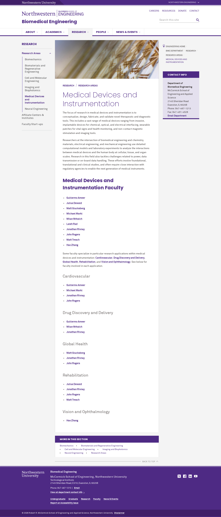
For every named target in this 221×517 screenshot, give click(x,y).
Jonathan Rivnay (75, 229)
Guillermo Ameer (75, 198)
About (30, 32)
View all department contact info (66, 492)
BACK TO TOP (148, 461)
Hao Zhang (72, 245)
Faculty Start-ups (32, 124)
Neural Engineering (36, 109)
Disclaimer (119, 513)
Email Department (177, 116)
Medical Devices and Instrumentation (35, 99)
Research (79, 32)
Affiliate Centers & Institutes (33, 117)
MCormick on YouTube (195, 476)
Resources (168, 11)
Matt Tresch (73, 240)
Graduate (73, 499)
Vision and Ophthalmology (115, 262)
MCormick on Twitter (178, 476)
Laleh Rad (72, 224)
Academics (53, 32)
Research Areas (31, 53)
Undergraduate (57, 499)
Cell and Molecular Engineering (36, 79)
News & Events (127, 32)
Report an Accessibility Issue (64, 503)
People (101, 32)
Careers (154, 11)
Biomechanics (33, 59)
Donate (182, 11)
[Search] (197, 20)
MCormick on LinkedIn (190, 476)
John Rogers (73, 234)
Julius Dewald (74, 203)
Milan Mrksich (74, 219)
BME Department (174, 51)
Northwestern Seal (36, 479)
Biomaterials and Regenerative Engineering (35, 68)
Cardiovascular (103, 258)
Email (77, 488)
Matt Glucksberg (75, 208)
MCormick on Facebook (184, 476)
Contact (194, 11)
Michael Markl (74, 213)
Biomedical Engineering (49, 21)
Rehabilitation (87, 262)
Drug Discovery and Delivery (129, 258)
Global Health (70, 262)
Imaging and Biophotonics (32, 89)
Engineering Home (175, 46)
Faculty (96, 499)
